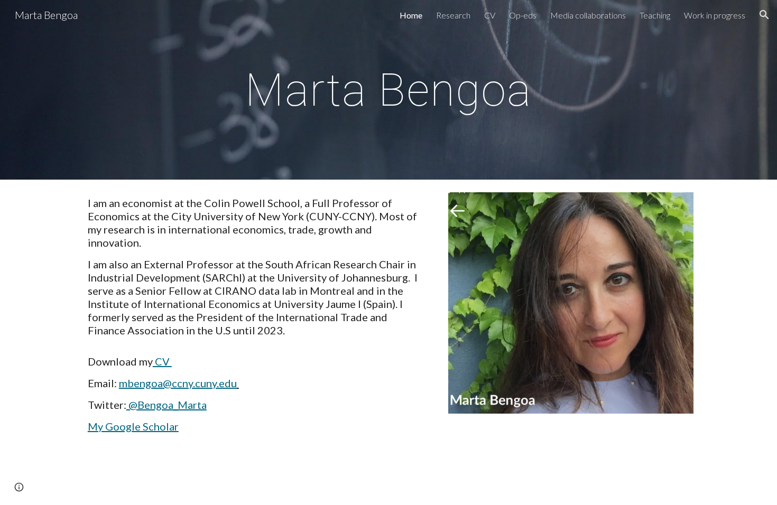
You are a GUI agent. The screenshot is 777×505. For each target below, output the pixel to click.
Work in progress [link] (714, 15)
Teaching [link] (655, 15)
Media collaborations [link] (588, 15)
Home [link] (411, 15)
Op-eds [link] (522, 15)
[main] (388, 89)
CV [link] (489, 15)
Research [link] (453, 15)
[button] (764, 14)
